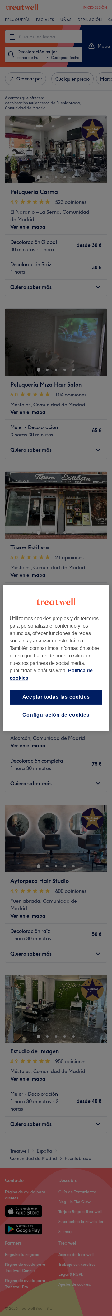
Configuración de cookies (55, 715)
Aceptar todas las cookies (56, 697)
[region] (56, 658)
